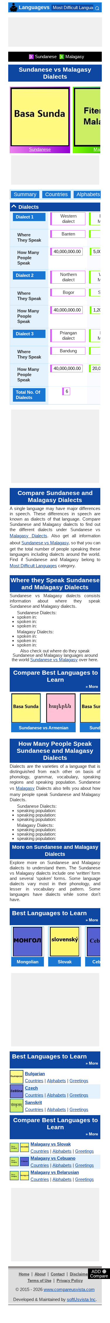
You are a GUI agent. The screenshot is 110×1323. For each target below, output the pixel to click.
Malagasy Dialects (28, 535)
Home (24, 1274)
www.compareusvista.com (69, 1289)
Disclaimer (79, 1274)
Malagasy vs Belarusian (55, 1172)
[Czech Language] (16, 1091)
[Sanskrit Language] (16, 1106)
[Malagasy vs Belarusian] (19, 1176)
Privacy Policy (70, 1280)
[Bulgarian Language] (16, 1077)
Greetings (79, 1080)
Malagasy (25, 788)
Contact (58, 1274)
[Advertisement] (55, 32)
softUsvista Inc (81, 1299)
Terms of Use (39, 1280)
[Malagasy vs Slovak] (19, 1147)
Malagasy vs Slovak (51, 1144)
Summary (25, 194)
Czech (31, 1087)
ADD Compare (99, 1273)
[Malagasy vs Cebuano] (19, 1162)
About (40, 1274)
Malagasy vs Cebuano (53, 1158)
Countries (56, 194)
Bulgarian (35, 1073)
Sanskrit (33, 1102)
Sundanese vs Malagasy (45, 542)
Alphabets (88, 194)
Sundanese (40, 149)
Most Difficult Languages (76, 7)
